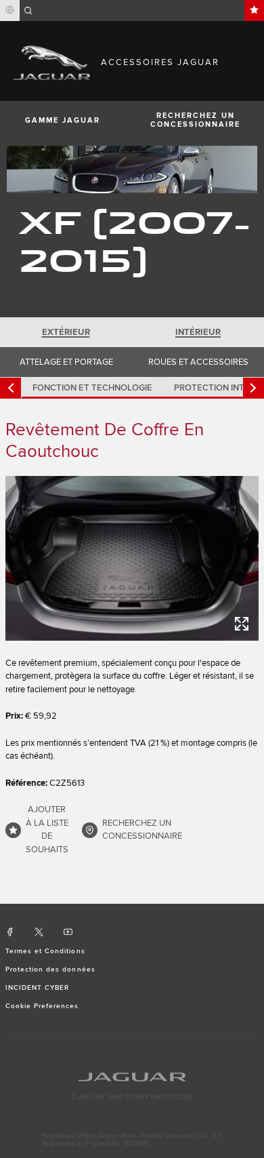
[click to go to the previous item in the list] (10, 388)
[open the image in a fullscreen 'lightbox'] (132, 558)
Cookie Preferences (42, 1006)
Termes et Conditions (45, 951)
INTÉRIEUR (198, 332)
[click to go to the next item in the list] (253, 388)
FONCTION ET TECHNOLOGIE (92, 387)
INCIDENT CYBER (37, 988)
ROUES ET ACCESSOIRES (198, 362)
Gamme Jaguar (62, 120)
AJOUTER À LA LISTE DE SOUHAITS (47, 829)
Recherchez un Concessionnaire (195, 120)
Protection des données (50, 969)
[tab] (66, 332)
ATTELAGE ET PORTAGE (66, 362)
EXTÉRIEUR (66, 332)
